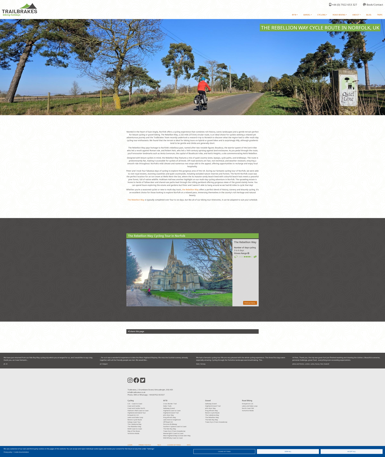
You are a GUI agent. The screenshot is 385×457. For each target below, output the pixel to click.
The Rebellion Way (135, 200)
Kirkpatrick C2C (133, 415)
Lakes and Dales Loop (135, 417)
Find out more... (250, 303)
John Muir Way (168, 415)
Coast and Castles (134, 406)
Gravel (208, 400)
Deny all (288, 451)
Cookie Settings (174, 445)
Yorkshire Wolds (133, 433)
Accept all (352, 451)
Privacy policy (8, 452)
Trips (379, 15)
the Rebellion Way (190, 189)
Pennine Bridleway (170, 424)
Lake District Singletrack (172, 420)
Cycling (131, 400)
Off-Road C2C (168, 422)
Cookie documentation (21, 452)
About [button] (355, 15)
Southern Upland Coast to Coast (174, 426)
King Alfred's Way (169, 417)
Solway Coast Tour (134, 422)
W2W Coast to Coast (135, 429)
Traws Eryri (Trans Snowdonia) (174, 431)
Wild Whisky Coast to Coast (173, 438)
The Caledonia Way (134, 424)
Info (189, 445)
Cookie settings (224, 451)
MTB (165, 400)
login (130, 445)
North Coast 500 (248, 408)
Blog (368, 15)
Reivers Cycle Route (135, 420)
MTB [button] (294, 15)
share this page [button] (137, 331)
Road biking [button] (339, 15)
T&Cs (159, 445)
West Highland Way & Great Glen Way (176, 436)
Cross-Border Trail (170, 404)
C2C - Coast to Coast (135, 404)
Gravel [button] (306, 15)
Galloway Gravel (169, 408)
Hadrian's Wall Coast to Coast (138, 411)
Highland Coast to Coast (172, 411)
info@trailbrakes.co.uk (136, 392)
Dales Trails (167, 406)
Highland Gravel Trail (171, 413)
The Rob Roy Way (169, 429)
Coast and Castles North (136, 408)
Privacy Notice (145, 445)
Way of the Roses (134, 431)
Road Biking (247, 400)
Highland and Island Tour (137, 413)
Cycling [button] (321, 15)
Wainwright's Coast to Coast (173, 433)
